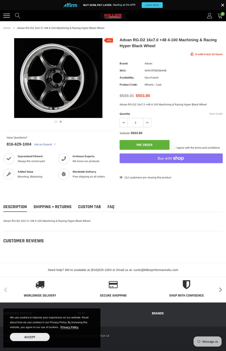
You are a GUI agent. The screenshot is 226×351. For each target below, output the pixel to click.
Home (7, 28)
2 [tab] (61, 122)
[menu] (6, 15)
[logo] (113, 15)
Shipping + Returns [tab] (53, 207)
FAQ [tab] (110, 207)
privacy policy (69, 327)
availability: (127, 77)
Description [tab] (15, 207)
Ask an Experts (43, 144)
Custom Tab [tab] (89, 207)
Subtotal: (125, 133)
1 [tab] (56, 122)
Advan (148, 63)
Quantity (125, 113)
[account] (209, 15)
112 (126, 177)
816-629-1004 (19, 144)
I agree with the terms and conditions (197, 147)
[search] (17, 15)
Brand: (124, 63)
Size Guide (216, 113)
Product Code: (129, 84)
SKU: (123, 70)
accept (29, 337)
